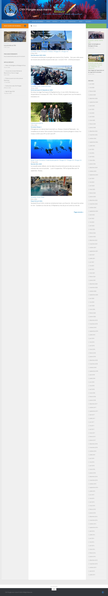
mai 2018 (92, 385)
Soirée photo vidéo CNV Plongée (13, 86)
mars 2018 (92, 393)
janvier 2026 (93, 95)
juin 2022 (92, 218)
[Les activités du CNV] (15, 36)
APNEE (48, 21)
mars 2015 (92, 505)
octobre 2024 (93, 138)
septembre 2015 (94, 487)
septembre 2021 (94, 251)
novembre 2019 (94, 324)
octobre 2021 (93, 247)
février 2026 (93, 91)
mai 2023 (92, 182)
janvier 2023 (93, 196)
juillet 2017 (92, 418)
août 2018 (92, 374)
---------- (6, 43)
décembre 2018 (93, 360)
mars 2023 (92, 189)
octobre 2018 (93, 367)
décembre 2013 (93, 560)
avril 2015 (92, 502)
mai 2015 (92, 498)
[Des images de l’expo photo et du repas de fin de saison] (96, 58)
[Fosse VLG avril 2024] (51, 195)
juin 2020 (92, 298)
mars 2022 (92, 229)
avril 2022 (92, 225)
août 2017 (92, 414)
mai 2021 (92, 265)
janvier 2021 (93, 280)
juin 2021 (92, 262)
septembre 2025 (94, 102)
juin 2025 (92, 109)
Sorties (96, 40)
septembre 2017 (94, 411)
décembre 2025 (93, 98)
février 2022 (93, 233)
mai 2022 (92, 222)
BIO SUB (62, 21)
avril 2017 (92, 429)
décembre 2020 (93, 284)
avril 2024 (92, 156)
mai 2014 (92, 542)
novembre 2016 (94, 447)
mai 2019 (92, 342)
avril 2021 (92, 269)
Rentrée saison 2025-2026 (38, 55)
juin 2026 (92, 84)
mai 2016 (92, 462)
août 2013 (92, 571)
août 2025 (92, 105)
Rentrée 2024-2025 (36, 164)
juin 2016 (92, 458)
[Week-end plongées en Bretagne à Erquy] (96, 35)
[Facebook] (25, 26)
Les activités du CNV (10, 45)
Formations (44, 51)
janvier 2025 (93, 127)
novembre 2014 (94, 520)
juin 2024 (92, 149)
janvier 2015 (93, 513)
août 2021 (92, 255)
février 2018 (93, 396)
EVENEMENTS (16, 21)
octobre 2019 (93, 327)
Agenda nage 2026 (10, 91)
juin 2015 (92, 494)
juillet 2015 (92, 491)
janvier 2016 (93, 473)
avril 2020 (92, 305)
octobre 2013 (93, 567)
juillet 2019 (92, 335)
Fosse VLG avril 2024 (36, 201)
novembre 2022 (94, 204)
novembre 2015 (94, 480)
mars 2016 (92, 469)
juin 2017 (92, 422)
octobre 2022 (93, 207)
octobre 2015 (93, 484)
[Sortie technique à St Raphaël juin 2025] (51, 84)
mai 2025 (92, 113)
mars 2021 (92, 273)
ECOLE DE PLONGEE (37, 21)
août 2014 (92, 531)
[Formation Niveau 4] (51, 121)
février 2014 (93, 553)
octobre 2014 (93, 524)
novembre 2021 (94, 244)
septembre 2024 (94, 142)
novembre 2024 (94, 135)
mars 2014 (92, 549)
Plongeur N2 (65, 51)
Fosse (42, 197)
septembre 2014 (94, 527)
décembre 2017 (93, 404)
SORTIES (54, 21)
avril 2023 (92, 185)
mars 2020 (92, 309)
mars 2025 (92, 120)
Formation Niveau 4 (36, 127)
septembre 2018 (94, 371)
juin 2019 (92, 338)
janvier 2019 (93, 356)
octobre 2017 (93, 407)
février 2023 (93, 193)
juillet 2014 (92, 534)
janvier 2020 (93, 316)
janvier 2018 (93, 400)
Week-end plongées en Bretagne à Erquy (15, 65)
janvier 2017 (93, 440)
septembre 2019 (94, 331)
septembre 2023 (94, 175)
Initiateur (50, 51)
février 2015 (93, 509)
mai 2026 (92, 87)
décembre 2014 (93, 516)
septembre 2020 (94, 295)
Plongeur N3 (78, 160)
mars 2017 (92, 433)
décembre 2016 (93, 444)
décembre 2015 (93, 476)
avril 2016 (92, 465)
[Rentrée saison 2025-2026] (51, 49)
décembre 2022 (93, 200)
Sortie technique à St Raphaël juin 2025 (42, 90)
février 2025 (93, 124)
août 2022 (92, 215)
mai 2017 (92, 425)
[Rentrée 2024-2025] (51, 158)
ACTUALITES (7, 21)
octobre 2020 (93, 291)
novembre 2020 (94, 287)
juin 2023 (92, 178)
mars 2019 (92, 349)
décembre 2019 (93, 320)
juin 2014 (92, 538)
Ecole (38, 51)
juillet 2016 (92, 454)
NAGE (80, 21)
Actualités (33, 51)
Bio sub (96, 63)
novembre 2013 (94, 564)
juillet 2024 (92, 145)
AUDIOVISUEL (72, 21)
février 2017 (93, 436)
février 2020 (93, 313)
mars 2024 (92, 160)
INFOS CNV (26, 21)
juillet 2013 (92, 574)
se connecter (54, 586)
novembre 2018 (94, 364)
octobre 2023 (93, 171)
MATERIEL (88, 21)
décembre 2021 (93, 240)
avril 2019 (92, 345)
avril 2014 (92, 545)
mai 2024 (92, 153)
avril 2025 (92, 116)
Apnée (32, 160)
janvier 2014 (93, 556)
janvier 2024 (93, 164)
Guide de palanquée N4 (37, 123)
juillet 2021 (92, 258)
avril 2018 (92, 389)
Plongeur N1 (57, 51)
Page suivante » (78, 212)
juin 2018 (92, 382)
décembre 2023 (93, 167)
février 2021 (93, 276)
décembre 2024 (93, 131)
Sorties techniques (46, 86)
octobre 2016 (93, 451)
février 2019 (93, 353)
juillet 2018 (92, 378)
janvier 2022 (93, 236)
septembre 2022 (94, 211)
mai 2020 (92, 302)
